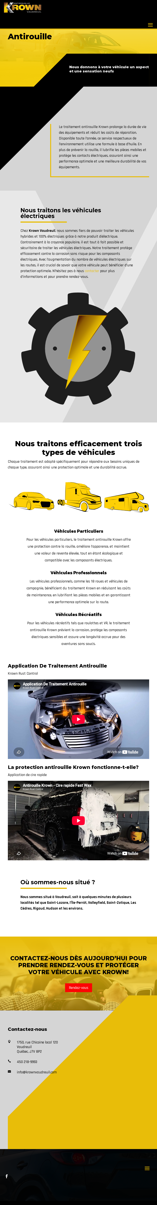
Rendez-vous (78, 987)
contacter (92, 270)
